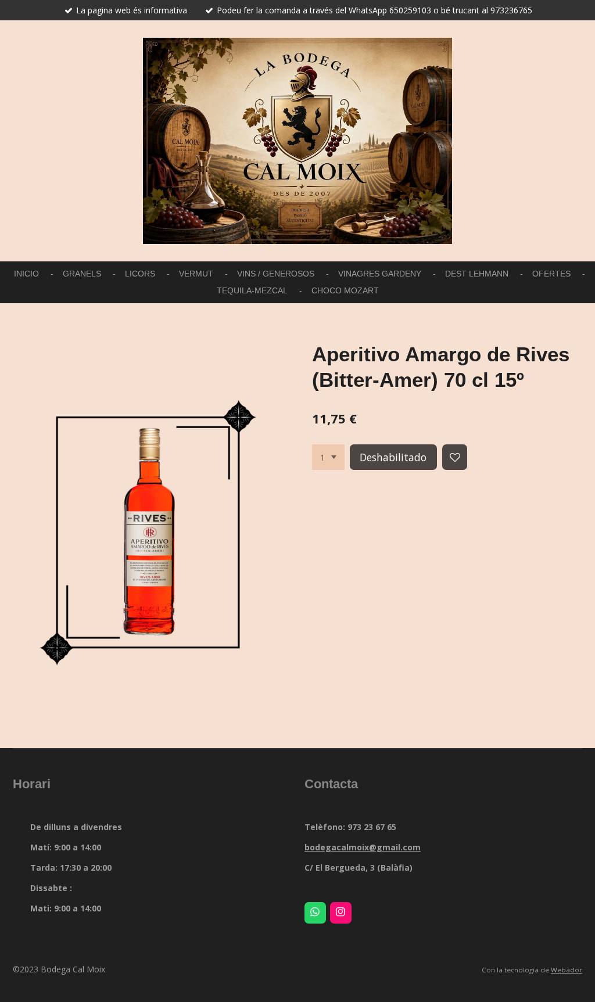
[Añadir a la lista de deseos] (455, 457)
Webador (566, 969)
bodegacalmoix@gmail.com (362, 847)
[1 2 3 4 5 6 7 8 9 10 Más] (328, 457)
